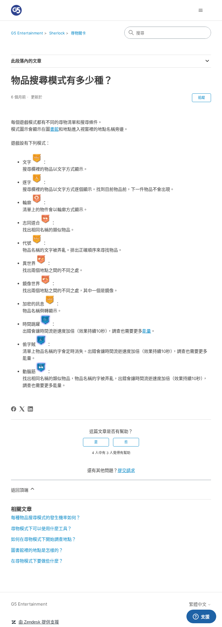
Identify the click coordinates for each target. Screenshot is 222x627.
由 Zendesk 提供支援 (38, 621)
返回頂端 (20, 490)
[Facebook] (13, 409)
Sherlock (57, 33)
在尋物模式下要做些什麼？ (37, 561)
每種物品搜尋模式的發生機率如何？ (45, 517)
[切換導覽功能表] (200, 10)
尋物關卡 (78, 33)
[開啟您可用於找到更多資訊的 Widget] (201, 617)
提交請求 (126, 470)
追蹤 (201, 97)
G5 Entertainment (27, 33)
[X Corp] (22, 409)
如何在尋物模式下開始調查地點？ (43, 539)
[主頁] (16, 10)
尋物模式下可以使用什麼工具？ (41, 528)
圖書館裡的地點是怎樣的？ (37, 550)
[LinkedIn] (30, 409)
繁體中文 (198, 604)
